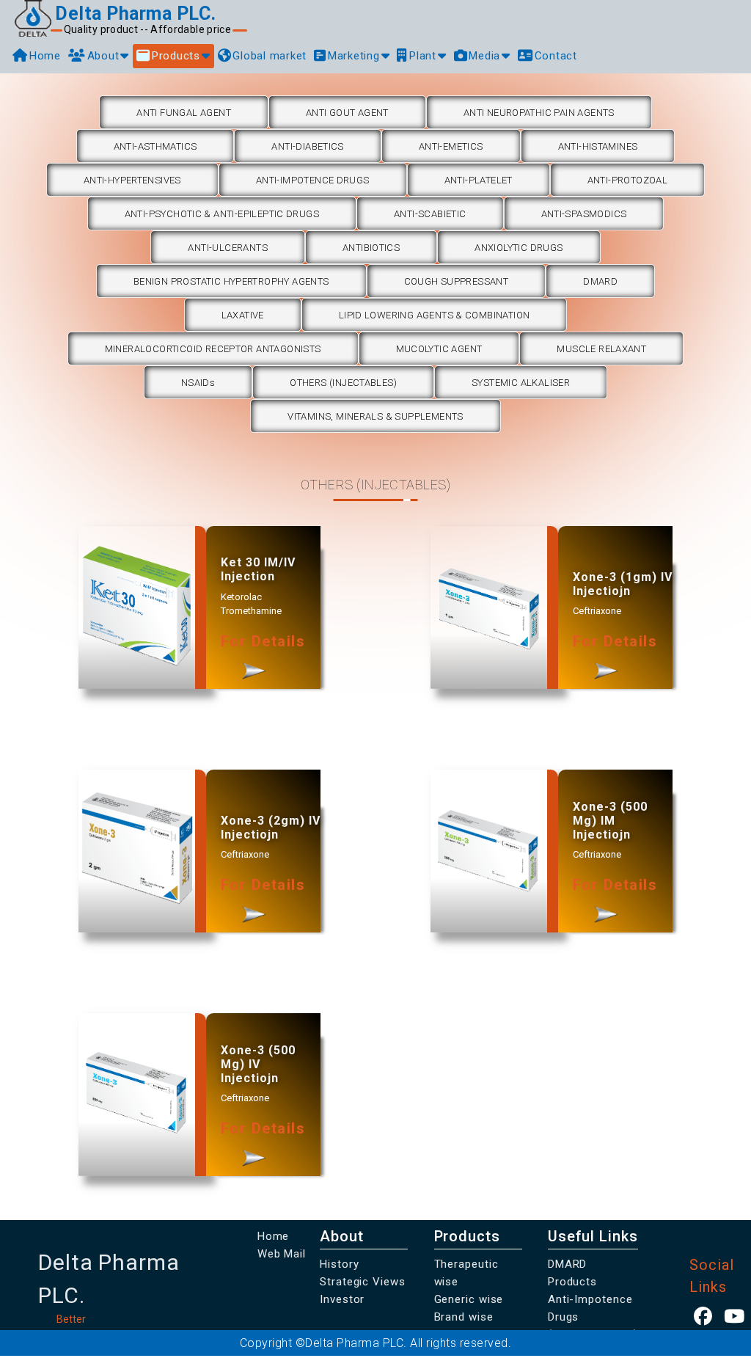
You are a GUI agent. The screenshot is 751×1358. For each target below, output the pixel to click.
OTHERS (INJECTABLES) (343, 382)
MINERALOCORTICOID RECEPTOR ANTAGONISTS (213, 348)
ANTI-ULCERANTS (227, 247)
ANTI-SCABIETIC (430, 213)
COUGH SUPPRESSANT (456, 281)
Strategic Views (363, 1281)
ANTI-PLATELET (478, 180)
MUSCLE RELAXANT (601, 348)
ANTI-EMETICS (451, 146)
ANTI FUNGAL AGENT (183, 112)
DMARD (600, 281)
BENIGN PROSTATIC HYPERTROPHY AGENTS (231, 281)
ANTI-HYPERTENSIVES (132, 180)
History (339, 1264)
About (103, 55)
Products (176, 55)
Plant (422, 55)
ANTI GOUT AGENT (347, 112)
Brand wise (464, 1317)
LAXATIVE (242, 315)
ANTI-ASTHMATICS (155, 146)
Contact (556, 55)
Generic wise (469, 1299)
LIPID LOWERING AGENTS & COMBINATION (434, 315)
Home (45, 55)
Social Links (711, 1276)
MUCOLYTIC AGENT (439, 348)
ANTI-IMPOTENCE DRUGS (313, 180)
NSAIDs (198, 382)
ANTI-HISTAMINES (598, 146)
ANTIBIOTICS (371, 247)
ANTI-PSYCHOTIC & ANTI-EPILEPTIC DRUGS (222, 213)
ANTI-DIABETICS (307, 146)
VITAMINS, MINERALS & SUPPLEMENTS (375, 416)
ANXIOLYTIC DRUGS (519, 247)
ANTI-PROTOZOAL (627, 180)
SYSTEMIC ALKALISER (521, 382)
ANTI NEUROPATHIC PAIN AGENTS (539, 112)
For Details (263, 641)
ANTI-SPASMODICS (584, 213)
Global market (269, 55)
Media (484, 55)
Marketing (354, 55)
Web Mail (281, 1253)
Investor (342, 1299)
